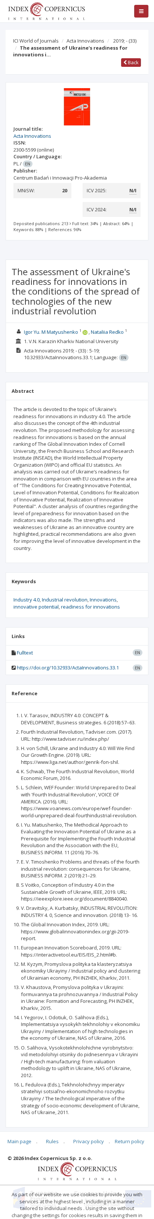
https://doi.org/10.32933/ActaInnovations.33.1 (68, 667)
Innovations (103, 599)
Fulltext (25, 652)
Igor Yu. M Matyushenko (51, 332)
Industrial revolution (64, 599)
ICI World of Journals (36, 40)
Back (133, 62)
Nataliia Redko (107, 332)
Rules (52, 1141)
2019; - (124, 40)
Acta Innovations (85, 40)
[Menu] (141, 11)
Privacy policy (88, 1141)
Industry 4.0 (26, 599)
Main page (19, 1141)
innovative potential (36, 606)
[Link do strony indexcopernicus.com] (77, 1170)
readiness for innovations (90, 606)
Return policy (129, 1141)
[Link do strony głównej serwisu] (46, 10)
